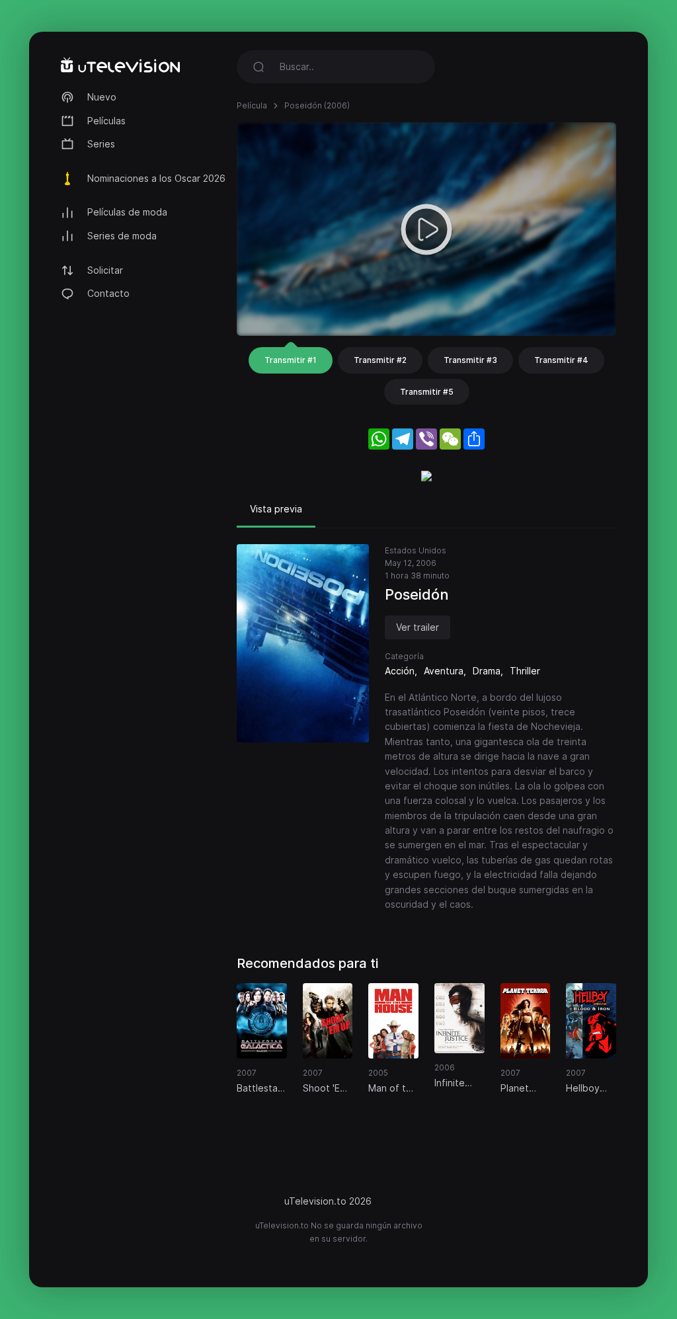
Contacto (108, 293)
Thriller (525, 670)
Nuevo (101, 96)
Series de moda (122, 235)
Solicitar (105, 270)
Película (252, 105)
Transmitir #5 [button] (427, 392)
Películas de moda (127, 212)
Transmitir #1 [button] (290, 360)
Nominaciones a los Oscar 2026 (156, 178)
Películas (106, 120)
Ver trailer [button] (417, 627)
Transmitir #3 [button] (470, 360)
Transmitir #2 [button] (380, 360)
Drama (486, 670)
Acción (400, 670)
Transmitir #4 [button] (561, 360)
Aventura (443, 670)
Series (101, 143)
